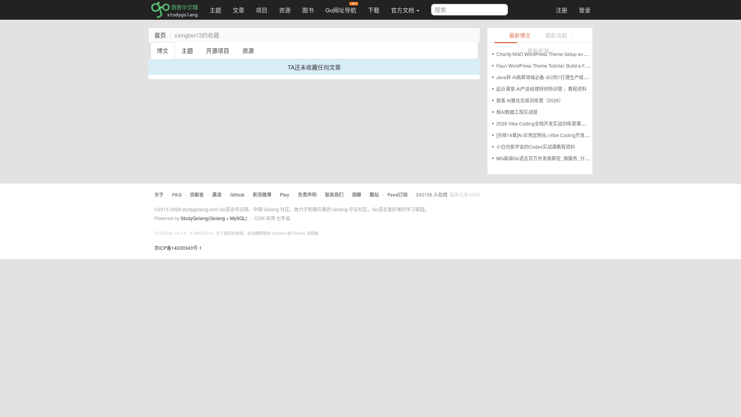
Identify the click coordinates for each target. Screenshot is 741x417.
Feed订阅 (397, 194)
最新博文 (520, 36)
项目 (261, 10)
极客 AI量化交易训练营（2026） (529, 100)
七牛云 (283, 218)
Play (284, 194)
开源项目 (217, 50)
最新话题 (556, 36)
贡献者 (197, 194)
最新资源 (538, 51)
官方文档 (403, 10)
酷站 (374, 194)
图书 (308, 10)
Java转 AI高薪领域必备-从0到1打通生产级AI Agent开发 (553, 77)
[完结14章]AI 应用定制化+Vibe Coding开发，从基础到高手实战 (561, 135)
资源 (285, 10)
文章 (238, 10)
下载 (373, 10)
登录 (584, 10)
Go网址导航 (340, 10)
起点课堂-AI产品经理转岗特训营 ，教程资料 (541, 88)
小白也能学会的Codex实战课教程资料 (535, 146)
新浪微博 (262, 194)
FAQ (176, 194)
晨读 (217, 194)
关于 (159, 194)
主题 (215, 10)
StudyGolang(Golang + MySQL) (214, 218)
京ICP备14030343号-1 (178, 247)
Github (237, 194)
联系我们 (334, 194)
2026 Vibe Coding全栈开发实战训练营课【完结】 (547, 123)
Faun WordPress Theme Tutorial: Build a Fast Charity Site (556, 65)
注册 (561, 10)
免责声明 (307, 194)
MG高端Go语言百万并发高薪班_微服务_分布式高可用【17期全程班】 (568, 158)
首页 (160, 35)
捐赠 (356, 194)
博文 (162, 50)
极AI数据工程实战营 (517, 111)
